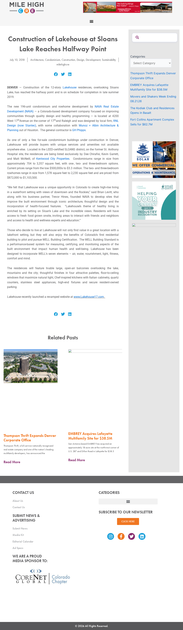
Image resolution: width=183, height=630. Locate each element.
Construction (68, 60)
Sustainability (109, 60)
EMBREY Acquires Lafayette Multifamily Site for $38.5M (90, 435)
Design (80, 60)
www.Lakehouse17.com (89, 296)
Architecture (37, 60)
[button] (92, 21)
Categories (137, 56)
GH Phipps (79, 130)
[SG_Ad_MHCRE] (154, 200)
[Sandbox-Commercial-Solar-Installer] (154, 159)
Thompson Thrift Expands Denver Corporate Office (30, 437)
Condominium (52, 60)
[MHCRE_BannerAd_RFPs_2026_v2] (127, 7)
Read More (12, 462)
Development (93, 60)
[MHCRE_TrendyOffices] (154, 241)
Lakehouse (69, 87)
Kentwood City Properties (52, 158)
